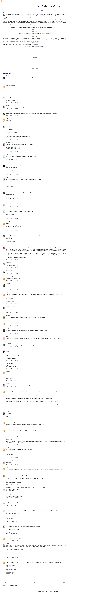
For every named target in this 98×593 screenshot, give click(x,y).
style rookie (49, 5)
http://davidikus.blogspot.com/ (11, 301)
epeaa (7, 500)
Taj (6, 105)
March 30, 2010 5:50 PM (12, 242)
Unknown (7, 560)
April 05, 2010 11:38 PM (12, 540)
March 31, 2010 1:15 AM (12, 417)
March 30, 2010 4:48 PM (12, 121)
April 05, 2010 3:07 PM (11, 533)
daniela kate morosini (10, 508)
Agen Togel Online (9, 573)
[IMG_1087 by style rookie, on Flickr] (35, 68)
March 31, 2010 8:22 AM (12, 457)
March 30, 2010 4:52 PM (12, 151)
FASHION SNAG (9, 95)
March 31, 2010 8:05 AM (12, 451)
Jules (7, 371)
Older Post (65, 582)
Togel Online (8, 570)
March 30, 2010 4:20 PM (12, 82)
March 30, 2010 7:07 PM (12, 319)
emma (7, 343)
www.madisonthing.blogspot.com (12, 172)
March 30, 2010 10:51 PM (12, 380)
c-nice (7, 383)
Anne (7, 467)
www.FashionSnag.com (10, 100)
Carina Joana (8, 460)
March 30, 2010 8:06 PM (12, 360)
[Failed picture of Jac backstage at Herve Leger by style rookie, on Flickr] (35, 46)
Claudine (7, 428)
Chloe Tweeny (8, 420)
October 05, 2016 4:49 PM (12, 578)
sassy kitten (8, 270)
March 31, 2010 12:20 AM (12, 386)
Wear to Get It (8, 349)
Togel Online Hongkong (10, 563)
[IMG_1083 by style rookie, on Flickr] (48, 33)
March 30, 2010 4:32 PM (12, 102)
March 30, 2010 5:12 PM (12, 174)
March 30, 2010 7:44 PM (12, 333)
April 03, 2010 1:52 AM (11, 521)
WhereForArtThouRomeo (13, 159)
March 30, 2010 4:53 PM (12, 161)
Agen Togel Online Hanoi (10, 572)
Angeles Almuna (9, 233)
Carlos (7, 322)
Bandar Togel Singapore (10, 565)
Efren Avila (8, 164)
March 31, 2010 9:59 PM (12, 497)
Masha (7, 524)
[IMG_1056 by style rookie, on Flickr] (35, 36)
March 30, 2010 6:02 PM (12, 289)
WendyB (7, 315)
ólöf (6, 543)
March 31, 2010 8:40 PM (12, 484)
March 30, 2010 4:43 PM (12, 108)
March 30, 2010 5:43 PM (12, 218)
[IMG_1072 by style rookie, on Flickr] (35, 29)
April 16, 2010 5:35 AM (11, 551)
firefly (7, 283)
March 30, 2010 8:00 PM (12, 346)
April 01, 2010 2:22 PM (11, 515)
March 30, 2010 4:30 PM (12, 92)
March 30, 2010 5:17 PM (12, 188)
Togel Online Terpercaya (10, 568)
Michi (7, 125)
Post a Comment (6, 580)
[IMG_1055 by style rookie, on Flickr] (35, 42)
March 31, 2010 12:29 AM (12, 408)
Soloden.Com (8, 377)
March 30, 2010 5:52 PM (12, 267)
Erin (6, 177)
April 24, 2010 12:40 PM (12, 557)
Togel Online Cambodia (10, 575)
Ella (6, 336)
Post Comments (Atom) (12, 585)
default (7, 221)
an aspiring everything (10, 306)
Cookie (7, 111)
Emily (7, 209)
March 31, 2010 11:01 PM (12, 505)
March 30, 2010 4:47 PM (12, 115)
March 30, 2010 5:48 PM (12, 230)
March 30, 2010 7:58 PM (12, 340)
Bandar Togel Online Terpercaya (12, 569)
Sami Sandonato (9, 85)
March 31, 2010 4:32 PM (12, 464)
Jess (6, 328)
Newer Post (5, 582)
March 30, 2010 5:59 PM (12, 280)
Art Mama (7, 536)
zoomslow (7, 389)
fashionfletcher (8, 142)
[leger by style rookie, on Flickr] (35, 25)
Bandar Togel (8, 566)
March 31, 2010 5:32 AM (12, 444)
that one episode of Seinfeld (50, 34)
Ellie (6, 75)
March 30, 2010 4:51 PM (12, 139)
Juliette (7, 154)
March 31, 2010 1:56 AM (12, 425)
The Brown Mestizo (9, 378)
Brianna (7, 262)
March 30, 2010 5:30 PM (12, 200)
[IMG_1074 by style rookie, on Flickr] (35, 31)
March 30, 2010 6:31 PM (12, 312)
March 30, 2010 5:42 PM (12, 206)
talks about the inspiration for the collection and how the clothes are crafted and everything (42, 15)
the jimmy (5, 12)
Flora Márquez (8, 203)
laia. (6, 411)
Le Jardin (7, 191)
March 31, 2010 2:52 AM (12, 436)
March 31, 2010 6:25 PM (12, 470)
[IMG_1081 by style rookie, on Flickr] (43, 33)
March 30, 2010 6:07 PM (12, 303)
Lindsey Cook (8, 473)
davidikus (7, 292)
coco (6, 447)
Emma (7, 245)
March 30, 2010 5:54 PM (12, 273)
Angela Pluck (8, 276)
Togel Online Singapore (59, 562)
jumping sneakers (39, 34)
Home (35, 582)
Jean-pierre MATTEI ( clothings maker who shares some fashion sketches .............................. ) (24, 487)
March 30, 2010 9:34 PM (12, 368)
